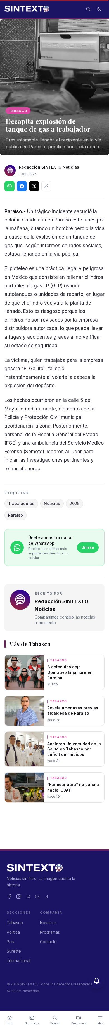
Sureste (14, 951)
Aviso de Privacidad (23, 991)
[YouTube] (37, 896)
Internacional (18, 960)
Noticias (52, 503)
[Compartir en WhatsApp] (9, 186)
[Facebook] (9, 896)
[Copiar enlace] (46, 186)
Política (13, 932)
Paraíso (15, 515)
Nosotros (48, 922)
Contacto (48, 941)
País (10, 941)
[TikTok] (47, 896)
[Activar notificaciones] (97, 981)
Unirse (87, 547)
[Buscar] (88, 9)
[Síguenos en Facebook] (22, 186)
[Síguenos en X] (34, 186)
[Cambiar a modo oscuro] (99, 9)
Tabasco (18, 111)
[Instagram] (18, 896)
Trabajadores (21, 503)
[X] (28, 896)
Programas (50, 932)
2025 (74, 503)
